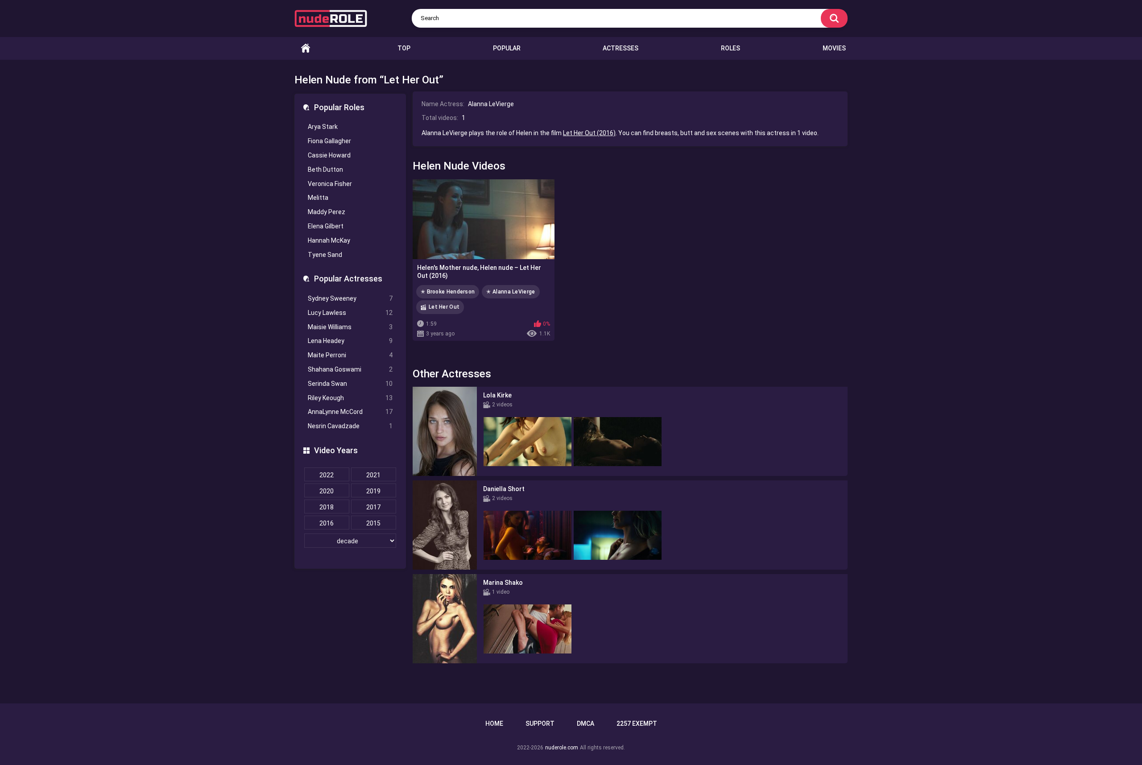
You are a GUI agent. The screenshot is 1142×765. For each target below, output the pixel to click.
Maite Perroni (350, 355)
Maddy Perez (326, 211)
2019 (373, 491)
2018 (326, 507)
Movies (834, 48)
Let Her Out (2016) (589, 132)
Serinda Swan (350, 383)
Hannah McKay (329, 240)
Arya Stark (323, 126)
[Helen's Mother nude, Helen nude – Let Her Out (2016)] (483, 219)
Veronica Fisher (330, 183)
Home (305, 48)
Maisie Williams (350, 327)
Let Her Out (444, 307)
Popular (507, 48)
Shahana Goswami (350, 369)
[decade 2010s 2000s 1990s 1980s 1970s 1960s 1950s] (350, 541)
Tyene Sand (325, 254)
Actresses (620, 48)
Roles (730, 48)
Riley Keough (350, 397)
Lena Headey (350, 340)
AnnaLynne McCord (350, 411)
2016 (326, 523)
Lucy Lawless (350, 312)
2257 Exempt (637, 723)
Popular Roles (339, 107)
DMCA (585, 723)
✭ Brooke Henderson (448, 292)
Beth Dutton (325, 169)
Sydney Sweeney (350, 298)
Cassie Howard (329, 155)
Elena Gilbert (325, 226)
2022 (326, 475)
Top (403, 48)
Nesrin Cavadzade (350, 426)
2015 (373, 523)
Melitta (318, 197)
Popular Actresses (348, 278)
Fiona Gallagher (329, 141)
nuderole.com (561, 747)
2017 (373, 507)
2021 (373, 475)
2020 (326, 491)
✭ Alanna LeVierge (510, 292)
